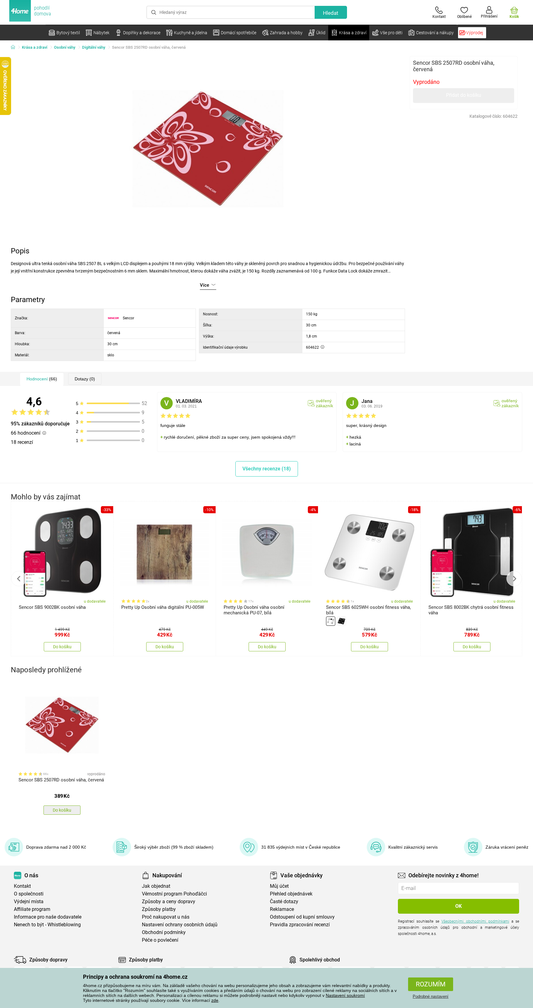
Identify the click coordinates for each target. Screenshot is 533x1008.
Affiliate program (32, 909)
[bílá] (330, 621)
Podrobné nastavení (430, 996)
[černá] (341, 621)
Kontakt (22, 886)
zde (214, 1000)
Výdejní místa (28, 901)
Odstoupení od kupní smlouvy (302, 917)
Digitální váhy (93, 47)
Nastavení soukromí (345, 995)
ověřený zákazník (324, 403)
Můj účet (279, 886)
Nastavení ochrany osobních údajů (179, 924)
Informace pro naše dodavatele (47, 917)
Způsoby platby (159, 909)
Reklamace (282, 909)
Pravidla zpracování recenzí (300, 924)
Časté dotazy (284, 901)
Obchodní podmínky (164, 932)
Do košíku (62, 646)
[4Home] (15, 47)
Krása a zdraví (34, 47)
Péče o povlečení (160, 940)
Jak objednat (156, 886)
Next (514, 578)
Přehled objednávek (291, 893)
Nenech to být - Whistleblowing (47, 924)
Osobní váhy (64, 47)
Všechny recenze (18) (266, 469)
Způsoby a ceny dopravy (168, 901)
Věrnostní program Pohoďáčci (174, 893)
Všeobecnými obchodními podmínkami (475, 921)
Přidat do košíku (463, 95)
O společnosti (28, 893)
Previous (19, 578)
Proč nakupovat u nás (165, 917)
